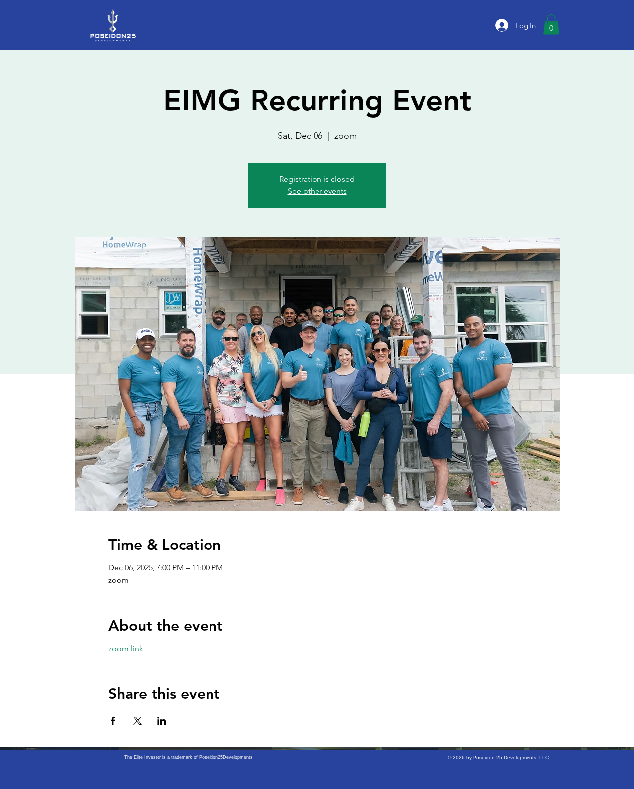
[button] (551, 24)
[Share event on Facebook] (113, 721)
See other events (317, 191)
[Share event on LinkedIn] (161, 721)
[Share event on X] (137, 721)
